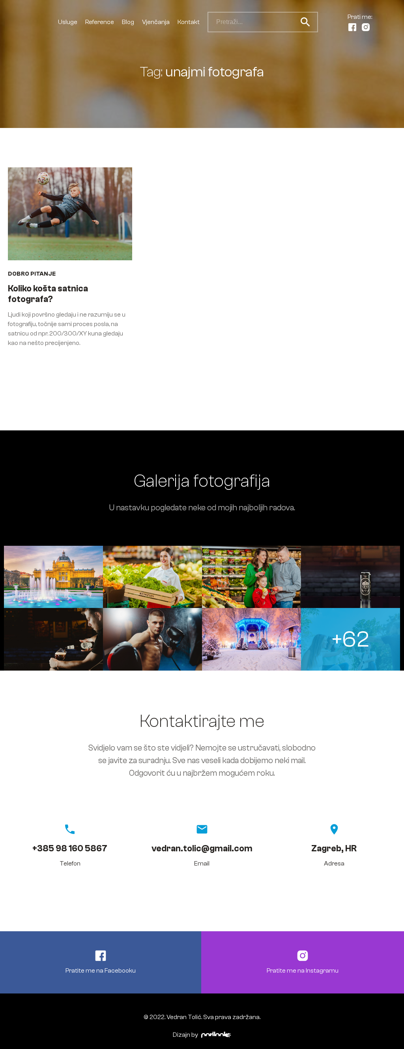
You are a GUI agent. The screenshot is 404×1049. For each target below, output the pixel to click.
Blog (128, 22)
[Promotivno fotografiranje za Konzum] (152, 577)
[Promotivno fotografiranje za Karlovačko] (350, 577)
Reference (99, 22)
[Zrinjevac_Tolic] (251, 639)
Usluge (67, 22)
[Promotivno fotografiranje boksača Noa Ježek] (152, 639)
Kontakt (189, 22)
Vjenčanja (156, 22)
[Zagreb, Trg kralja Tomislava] (53, 577)
